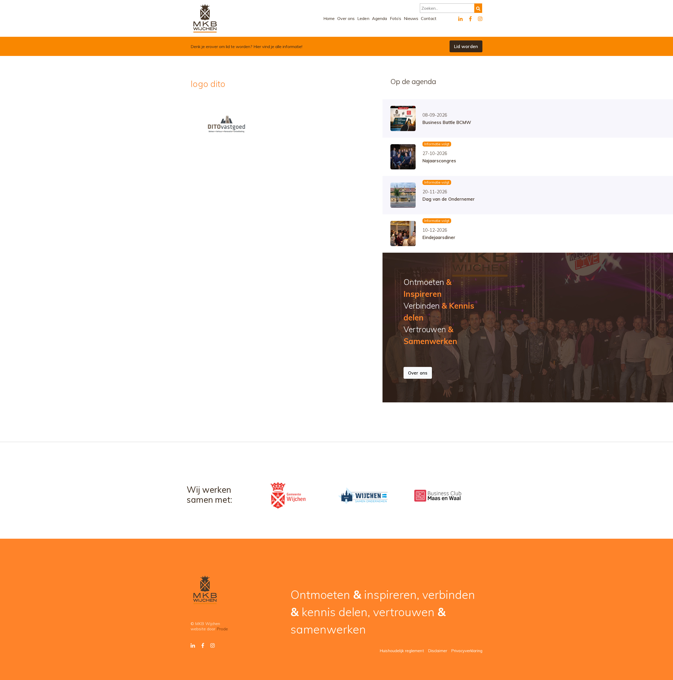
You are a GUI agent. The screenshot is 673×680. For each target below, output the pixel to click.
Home (329, 18)
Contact (428, 18)
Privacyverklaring (466, 650)
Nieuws (411, 18)
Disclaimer (437, 650)
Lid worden (466, 46)
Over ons (346, 18)
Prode (222, 628)
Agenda (379, 18)
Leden (363, 18)
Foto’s (395, 18)
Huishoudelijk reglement (402, 650)
